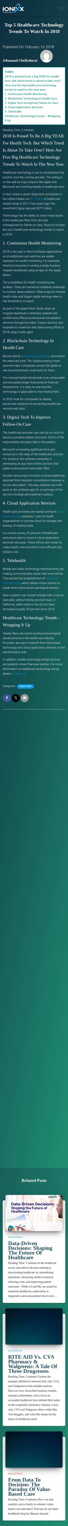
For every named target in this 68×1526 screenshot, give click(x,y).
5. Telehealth (13, 111)
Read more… (49, 1295)
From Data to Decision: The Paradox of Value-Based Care (29, 1487)
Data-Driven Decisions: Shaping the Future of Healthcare (30, 1250)
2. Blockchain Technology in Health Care (31, 98)
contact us (19, 673)
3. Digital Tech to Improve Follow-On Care (31, 103)
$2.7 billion (36, 199)
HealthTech (25, 686)
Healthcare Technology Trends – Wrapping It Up (32, 118)
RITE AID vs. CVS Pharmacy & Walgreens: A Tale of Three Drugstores (32, 1364)
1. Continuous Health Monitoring (26, 94)
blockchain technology (35, 356)
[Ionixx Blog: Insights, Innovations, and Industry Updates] (15, 8)
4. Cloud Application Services (24, 107)
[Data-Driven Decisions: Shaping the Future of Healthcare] (34, 1221)
